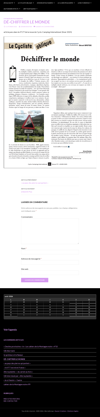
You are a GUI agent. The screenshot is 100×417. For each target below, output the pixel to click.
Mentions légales (73, 411)
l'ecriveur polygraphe (13, 19)
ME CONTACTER (10, 401)
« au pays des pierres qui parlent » (34, 181)
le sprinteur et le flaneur (13, 355)
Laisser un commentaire (45, 26)
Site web (24, 269)
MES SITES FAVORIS (12, 399)
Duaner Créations (60, 411)
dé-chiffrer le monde (14, 359)
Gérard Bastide (26, 26)
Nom (24, 248)
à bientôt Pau (28, 190)
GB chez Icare (9, 351)
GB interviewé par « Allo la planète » (18, 376)
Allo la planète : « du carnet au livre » (18, 372)
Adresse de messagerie (31, 259)
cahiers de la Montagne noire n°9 (17, 384)
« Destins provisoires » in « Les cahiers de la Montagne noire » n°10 (31, 346)
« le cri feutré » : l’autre (13, 380)
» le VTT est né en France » (14, 367)
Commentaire (27, 217)
